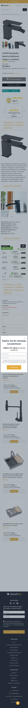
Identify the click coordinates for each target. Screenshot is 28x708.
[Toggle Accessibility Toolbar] (18, 703)
